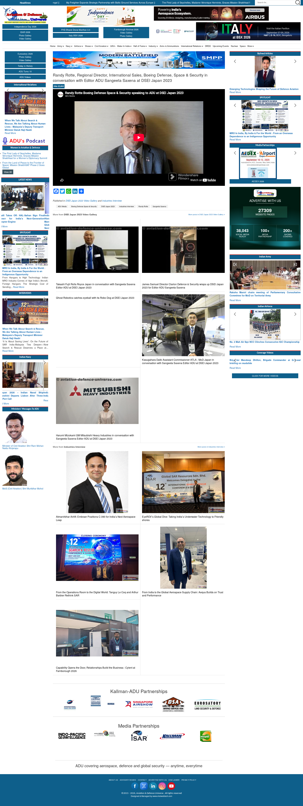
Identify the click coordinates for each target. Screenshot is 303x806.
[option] (70, 704)
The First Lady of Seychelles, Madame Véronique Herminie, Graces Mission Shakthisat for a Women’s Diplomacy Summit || (182, 2)
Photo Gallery (25, 35)
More (249, 46)
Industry (152, 46)
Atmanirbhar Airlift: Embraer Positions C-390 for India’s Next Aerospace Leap (95, 518)
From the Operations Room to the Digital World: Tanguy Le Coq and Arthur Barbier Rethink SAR (97, 594)
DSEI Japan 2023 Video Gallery (81, 200)
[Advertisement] (265, 430)
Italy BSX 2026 (76, 35)
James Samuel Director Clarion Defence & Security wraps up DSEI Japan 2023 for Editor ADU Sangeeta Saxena (183, 285)
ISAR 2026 (25, 32)
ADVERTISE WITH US (158, 780)
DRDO (208, 46)
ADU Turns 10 (25, 71)
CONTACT (142, 780)
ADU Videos (25, 77)
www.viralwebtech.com (162, 796)
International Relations (191, 46)
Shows (88, 46)
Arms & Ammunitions (169, 46)
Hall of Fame (139, 46)
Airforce (77, 46)
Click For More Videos (265, 405)
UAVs (112, 46)
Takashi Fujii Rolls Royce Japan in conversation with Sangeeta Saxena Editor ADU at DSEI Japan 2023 (95, 285)
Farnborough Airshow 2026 (126, 29)
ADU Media (62, 206)
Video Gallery (25, 38)
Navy (68, 46)
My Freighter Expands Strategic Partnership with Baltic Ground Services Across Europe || (69, 2)
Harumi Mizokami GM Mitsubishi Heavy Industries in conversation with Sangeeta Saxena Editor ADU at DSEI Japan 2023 (95, 437)
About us (113, 780)
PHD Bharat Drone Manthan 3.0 (75, 29)
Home (52, 46)
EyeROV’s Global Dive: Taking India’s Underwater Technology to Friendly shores (182, 518)
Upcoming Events (221, 46)
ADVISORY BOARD (128, 780)
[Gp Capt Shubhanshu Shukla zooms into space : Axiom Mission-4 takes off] (265, 369)
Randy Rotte (143, 206)
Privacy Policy (188, 780)
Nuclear (234, 46)
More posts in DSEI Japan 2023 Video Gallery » (206, 214)
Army (59, 46)
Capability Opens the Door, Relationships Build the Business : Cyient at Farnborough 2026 (95, 669)
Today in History (25, 65)
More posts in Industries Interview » (211, 447)
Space (243, 46)
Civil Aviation (101, 46)
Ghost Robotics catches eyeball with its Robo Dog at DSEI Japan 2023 (95, 297)
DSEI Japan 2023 (108, 206)
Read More (10, 129)
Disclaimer (174, 780)
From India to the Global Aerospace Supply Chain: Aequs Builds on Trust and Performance (182, 594)
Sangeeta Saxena (159, 206)
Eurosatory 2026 (25, 53)
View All (8, 168)
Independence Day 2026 (25, 26)
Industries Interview (112, 200)
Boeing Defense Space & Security (84, 206)
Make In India (123, 46)
